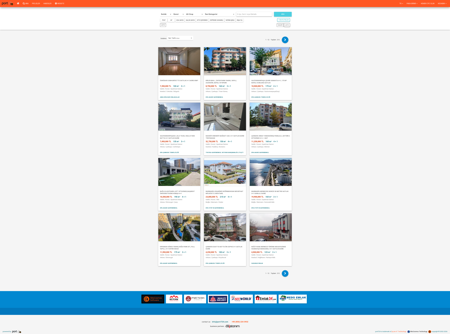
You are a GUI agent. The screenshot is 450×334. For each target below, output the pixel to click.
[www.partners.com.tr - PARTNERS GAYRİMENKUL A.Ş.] (195, 299)
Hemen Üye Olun (427, 3)
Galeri (280, 25)
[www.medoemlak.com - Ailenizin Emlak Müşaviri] (293, 299)
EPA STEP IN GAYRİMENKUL (215, 208)
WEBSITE (60, 3)
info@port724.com (220, 322)
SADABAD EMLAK (257, 263)
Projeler (36, 3)
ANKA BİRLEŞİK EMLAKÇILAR (170, 97)
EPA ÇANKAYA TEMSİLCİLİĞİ (260, 97)
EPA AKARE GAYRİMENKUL (214, 97)
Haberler (47, 3)
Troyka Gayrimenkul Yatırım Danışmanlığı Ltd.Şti (224, 152)
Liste (163, 25)
